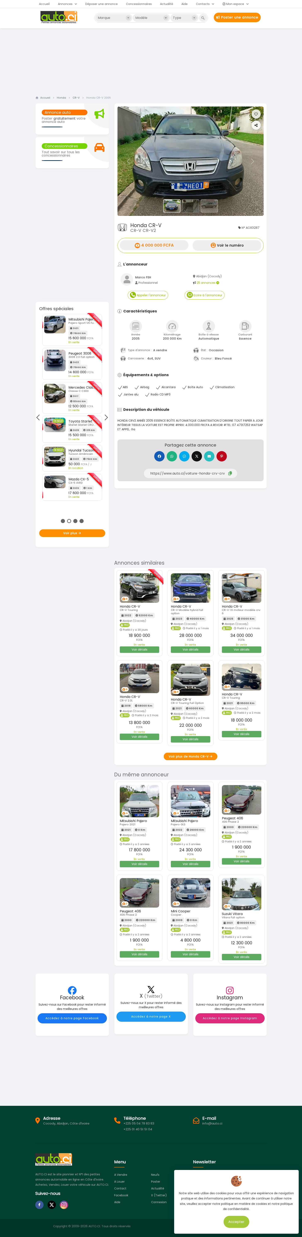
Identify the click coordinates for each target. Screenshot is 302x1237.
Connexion (159, 1202)
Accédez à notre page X (151, 1016)
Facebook (121, 1195)
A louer (119, 1181)
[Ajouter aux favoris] (256, 114)
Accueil (44, 4)
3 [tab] (75, 521)
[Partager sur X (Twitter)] (197, 456)
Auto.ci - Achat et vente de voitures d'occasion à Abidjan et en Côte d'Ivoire (59, 17)
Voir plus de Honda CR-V (189, 756)
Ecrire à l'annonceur (207, 295)
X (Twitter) (159, 1195)
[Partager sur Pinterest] (221, 456)
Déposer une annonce (101, 4)
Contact (120, 1188)
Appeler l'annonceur (151, 295)
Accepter (237, 1221)
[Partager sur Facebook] (159, 456)
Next (105, 417)
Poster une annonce (239, 17)
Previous (39, 417)
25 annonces (206, 283)
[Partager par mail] (209, 456)
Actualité (166, 4)
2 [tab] (69, 521)
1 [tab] (63, 521)
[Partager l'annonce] (256, 125)
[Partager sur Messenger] (184, 456)
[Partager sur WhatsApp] (172, 456)
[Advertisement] (151, 61)
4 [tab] (81, 521)
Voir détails (139, 649)
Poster (155, 1181)
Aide (184, 4)
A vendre (120, 1175)
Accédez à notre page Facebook (72, 1018)
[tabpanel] (72, 407)
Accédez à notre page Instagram (230, 1018)
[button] (128, 161)
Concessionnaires (139, 4)
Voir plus (70, 533)
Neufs (155, 1175)
